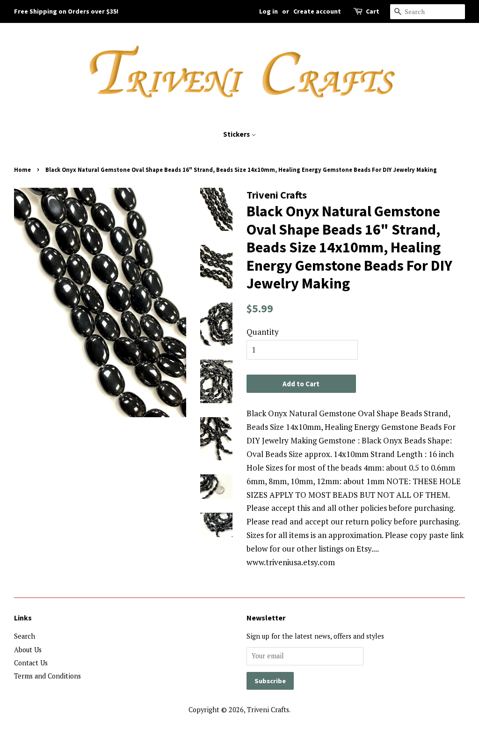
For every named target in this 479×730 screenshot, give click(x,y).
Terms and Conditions (47, 675)
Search (24, 636)
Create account (317, 11)
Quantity (263, 331)
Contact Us (31, 662)
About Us (28, 649)
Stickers (237, 134)
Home (22, 169)
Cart (372, 11)
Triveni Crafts (268, 709)
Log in (268, 11)
